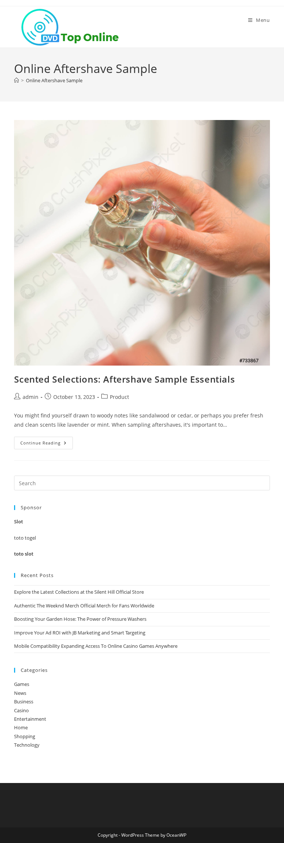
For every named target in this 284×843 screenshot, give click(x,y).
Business (23, 701)
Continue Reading (46, 444)
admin (30, 396)
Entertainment (30, 719)
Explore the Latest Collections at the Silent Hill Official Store (79, 592)
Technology (27, 745)
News (20, 693)
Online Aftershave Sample (54, 80)
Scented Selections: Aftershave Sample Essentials (124, 379)
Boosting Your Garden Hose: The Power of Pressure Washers (80, 619)
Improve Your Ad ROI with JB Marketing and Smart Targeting (79, 632)
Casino (21, 710)
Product (119, 396)
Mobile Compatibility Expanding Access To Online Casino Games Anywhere (96, 646)
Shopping (24, 736)
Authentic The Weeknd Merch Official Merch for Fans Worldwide (84, 605)
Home (21, 727)
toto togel (25, 537)
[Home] (16, 80)
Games (21, 684)
